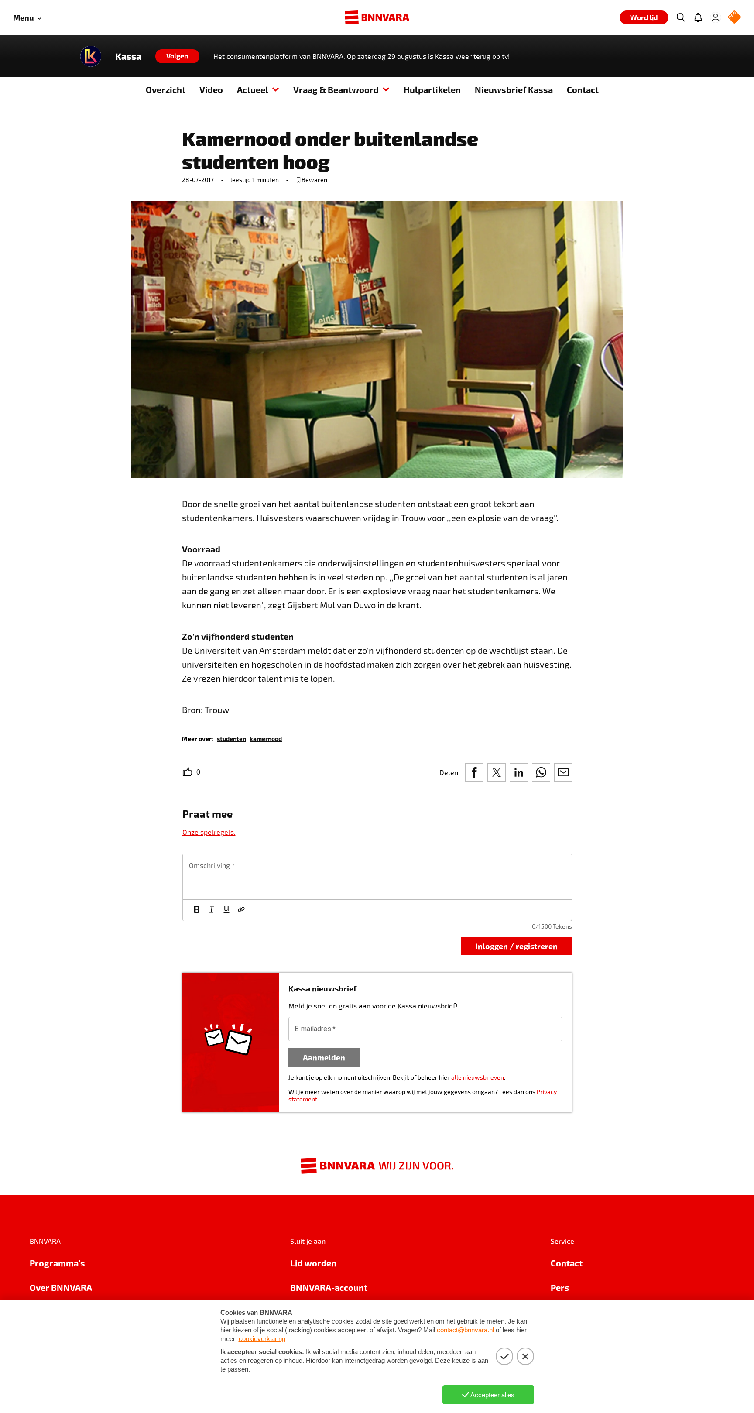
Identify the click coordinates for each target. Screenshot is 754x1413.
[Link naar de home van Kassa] (90, 56)
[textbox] (377, 876)
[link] (231, 738)
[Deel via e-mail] (563, 772)
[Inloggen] (715, 17)
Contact (583, 89)
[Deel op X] (496, 772)
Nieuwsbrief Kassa (514, 89)
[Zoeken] (680, 17)
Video (211, 89)
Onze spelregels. (209, 832)
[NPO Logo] (734, 17)
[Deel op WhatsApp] (541, 772)
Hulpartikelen (432, 89)
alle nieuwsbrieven (477, 1077)
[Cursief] (212, 910)
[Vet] (197, 910)
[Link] (241, 910)
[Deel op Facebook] (474, 772)
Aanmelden (324, 1057)
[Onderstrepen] (226, 910)
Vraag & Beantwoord (336, 89)
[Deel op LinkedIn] (519, 772)
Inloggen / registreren (517, 945)
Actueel (252, 89)
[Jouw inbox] (698, 17)
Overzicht (165, 89)
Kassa (128, 56)
